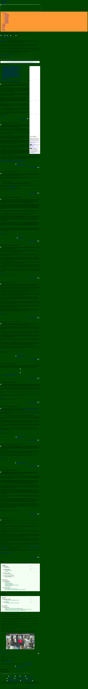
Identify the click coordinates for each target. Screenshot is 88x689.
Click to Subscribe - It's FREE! (6, 37)
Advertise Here (9, 55)
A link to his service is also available (6, 552)
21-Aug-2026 (6, 14)
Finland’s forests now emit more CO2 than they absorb (11, 74)
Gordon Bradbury (34, 147)
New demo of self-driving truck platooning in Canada (11, 76)
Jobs (3, 28)
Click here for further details (11, 186)
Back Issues (4, 12)
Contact (3, 30)
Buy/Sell (3, 29)
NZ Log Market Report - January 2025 (8, 71)
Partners (3, 24)
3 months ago (33, 152)
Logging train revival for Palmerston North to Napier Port (11, 75)
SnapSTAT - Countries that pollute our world (9, 72)
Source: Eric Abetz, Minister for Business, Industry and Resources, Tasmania (12, 160)
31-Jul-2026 (6, 17)
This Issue (6, 13)
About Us (4, 23)
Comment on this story (22, 118)
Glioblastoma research (32, 546)
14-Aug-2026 (6, 15)
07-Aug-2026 (6, 16)
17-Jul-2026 (6, 19)
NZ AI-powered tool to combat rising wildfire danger (11, 70)
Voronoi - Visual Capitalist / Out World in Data (10, 375)
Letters (3, 27)
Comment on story (34, 359)
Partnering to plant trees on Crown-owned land (10, 68)
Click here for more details (4, 651)
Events (3, 26)
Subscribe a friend (3, 55)
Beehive (4, 115)
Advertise (4, 25)
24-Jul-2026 (6, 18)
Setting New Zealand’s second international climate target (11, 66)
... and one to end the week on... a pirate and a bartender (11, 80)
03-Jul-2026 (6, 21)
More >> (1, 232)
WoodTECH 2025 (3, 40)
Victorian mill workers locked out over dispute (9, 73)
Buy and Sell (4, 79)
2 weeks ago (32, 146)
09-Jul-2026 (6, 20)
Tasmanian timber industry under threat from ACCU (10, 67)
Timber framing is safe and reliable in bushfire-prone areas (11, 69)
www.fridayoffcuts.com (8, 661)
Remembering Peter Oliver (6, 77)
